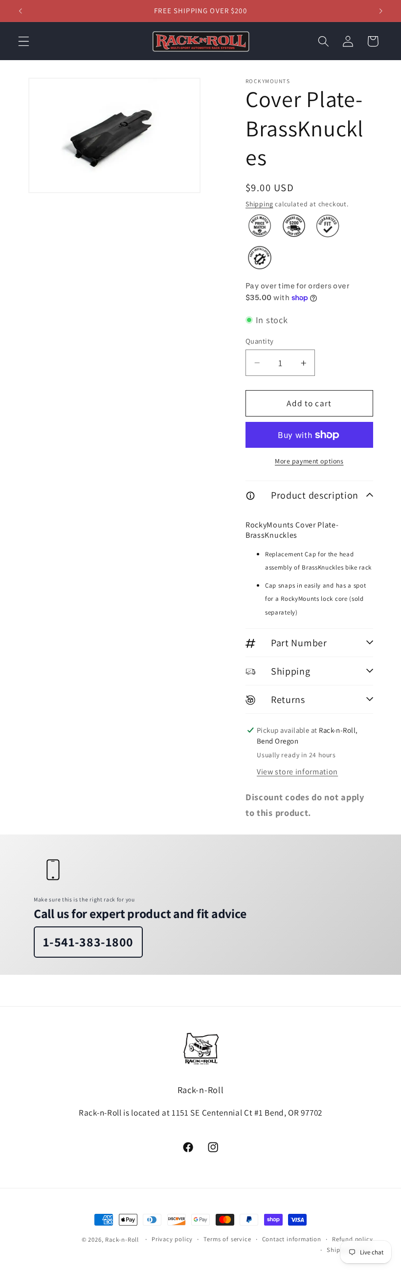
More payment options (309, 461)
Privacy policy (172, 1239)
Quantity (259, 341)
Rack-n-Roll (122, 1239)
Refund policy (352, 1239)
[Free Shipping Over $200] (294, 226)
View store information (297, 772)
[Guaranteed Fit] (327, 226)
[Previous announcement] (20, 11)
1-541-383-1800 (88, 942)
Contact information (291, 1239)
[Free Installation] (259, 257)
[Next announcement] (380, 11)
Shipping (259, 203)
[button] (23, 41)
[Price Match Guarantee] (259, 226)
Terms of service (227, 1239)
